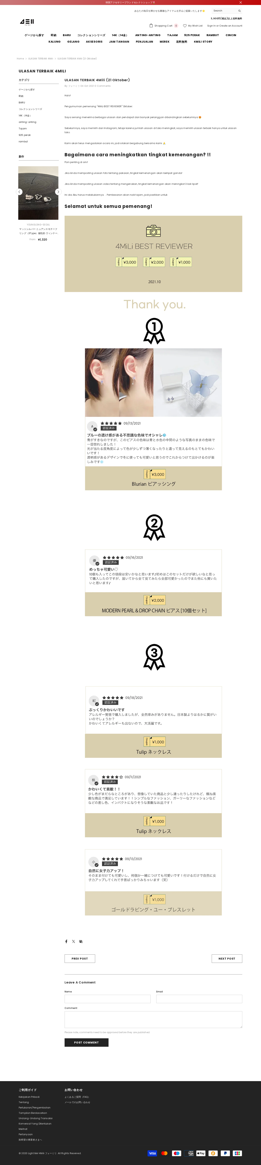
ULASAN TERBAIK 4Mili (40, 58)
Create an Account (230, 25)
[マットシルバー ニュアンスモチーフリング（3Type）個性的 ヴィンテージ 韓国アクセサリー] (39, 193)
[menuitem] (39, 89)
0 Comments (103, 86)
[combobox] (224, 11)
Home (20, 58)
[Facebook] (66, 941)
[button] (19, 192)
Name (68, 991)
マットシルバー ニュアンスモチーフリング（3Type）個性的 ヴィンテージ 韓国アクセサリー (39, 231)
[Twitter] (73, 941)
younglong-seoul (38, 224)
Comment (71, 1008)
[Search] (227, 11)
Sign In (211, 25)
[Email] (81, 941)
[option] (39, 205)
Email (159, 991)
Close (240, 2)
